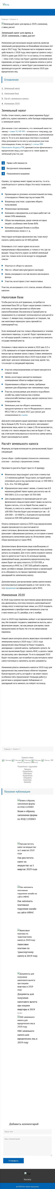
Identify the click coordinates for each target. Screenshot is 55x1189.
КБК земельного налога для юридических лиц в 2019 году (27, 1036)
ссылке (24, 415)
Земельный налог (11, 88)
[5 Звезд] (45, 760)
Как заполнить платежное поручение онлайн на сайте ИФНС (26, 906)
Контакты (27, 1179)
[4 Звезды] (36, 760)
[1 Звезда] (7, 760)
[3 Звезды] (27, 760)
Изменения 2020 (11, 103)
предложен (10, 588)
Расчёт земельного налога (15, 98)
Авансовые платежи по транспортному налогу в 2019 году (27, 950)
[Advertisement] (27, 715)
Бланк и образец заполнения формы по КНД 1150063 (27, 815)
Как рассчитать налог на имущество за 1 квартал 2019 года (27, 863)
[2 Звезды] (17, 760)
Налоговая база (10, 93)
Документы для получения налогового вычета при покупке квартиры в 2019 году (27, 1003)
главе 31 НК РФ (17, 131)
